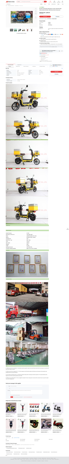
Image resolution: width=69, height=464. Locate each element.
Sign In (40, 61)
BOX (6, 439)
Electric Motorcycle (22, 440)
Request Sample (54, 18)
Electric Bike (7, 440)
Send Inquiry (45, 16)
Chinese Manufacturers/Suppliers (25, 458)
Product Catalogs (17, 437)
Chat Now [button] (58, 16)
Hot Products (14, 458)
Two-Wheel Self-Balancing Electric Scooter (11, 448)
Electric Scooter (21, 5)
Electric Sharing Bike (22, 439)
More (6, 455)
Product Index (48, 458)
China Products (19, 458)
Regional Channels (44, 458)
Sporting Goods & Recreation (11, 5)
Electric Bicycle (51, 439)
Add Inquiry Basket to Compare (21, 33)
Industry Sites (39, 458)
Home (6, 5)
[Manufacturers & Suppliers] (10, 1)
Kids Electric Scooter (28, 448)
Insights (55, 458)
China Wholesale (31, 458)
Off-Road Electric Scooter (21, 448)
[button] (46, 66)
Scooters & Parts (17, 5)
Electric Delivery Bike (36, 439)
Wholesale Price (35, 458)
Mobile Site (52, 458)
